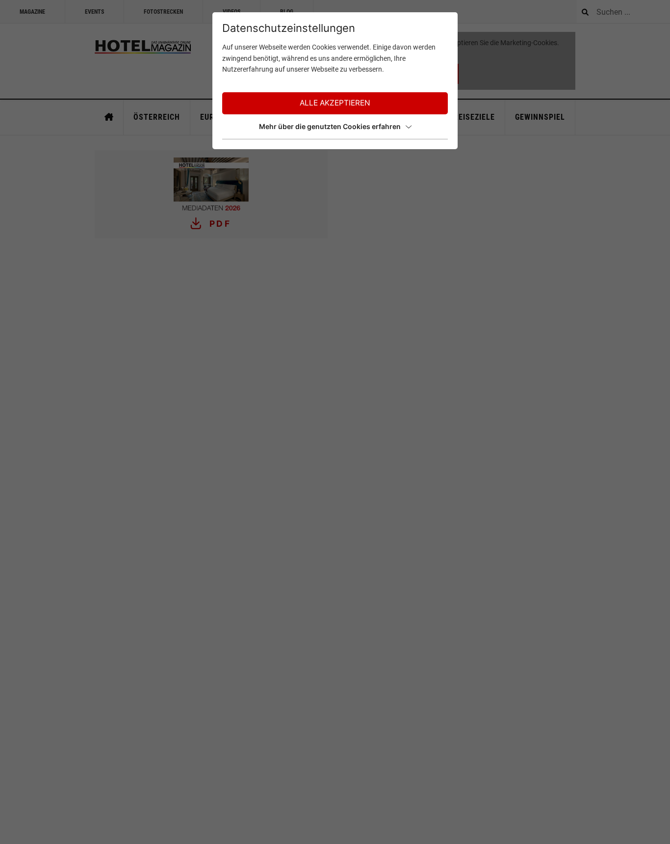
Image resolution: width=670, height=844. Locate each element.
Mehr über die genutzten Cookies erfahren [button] (330, 126)
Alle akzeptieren (335, 102)
